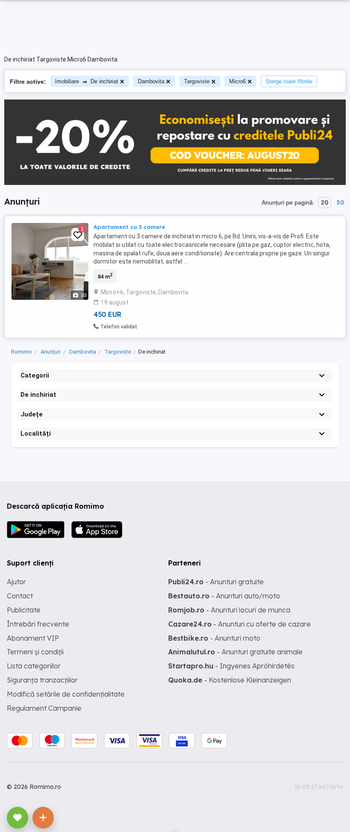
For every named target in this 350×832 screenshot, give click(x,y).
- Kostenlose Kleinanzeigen (229, 680)
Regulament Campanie (44, 708)
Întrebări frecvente (38, 624)
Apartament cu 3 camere (129, 226)
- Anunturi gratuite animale (235, 651)
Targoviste (197, 81)
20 (324, 202)
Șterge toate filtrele (288, 81)
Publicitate (24, 610)
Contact (20, 596)
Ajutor (16, 581)
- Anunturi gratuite (216, 581)
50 (340, 202)
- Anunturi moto (214, 638)
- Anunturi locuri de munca (229, 610)
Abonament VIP (33, 638)
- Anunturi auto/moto (224, 596)
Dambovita (151, 81)
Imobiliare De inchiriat (86, 81)
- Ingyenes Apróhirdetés (231, 666)
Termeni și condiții (35, 651)
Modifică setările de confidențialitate (66, 694)
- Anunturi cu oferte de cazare (239, 624)
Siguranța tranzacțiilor (42, 680)
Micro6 (237, 81)
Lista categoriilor (34, 666)
